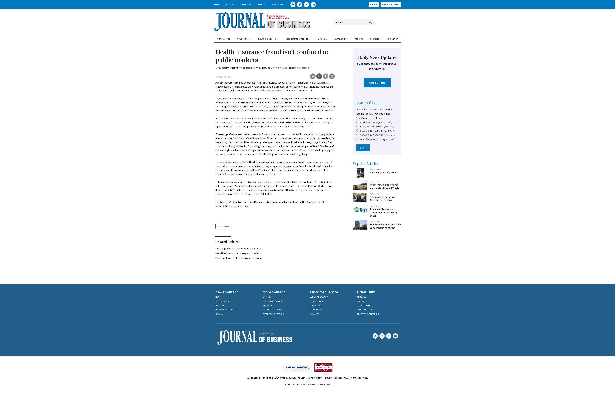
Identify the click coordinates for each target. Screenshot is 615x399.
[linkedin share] (313, 76)
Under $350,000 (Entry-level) (376, 122)
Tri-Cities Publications (368, 314)
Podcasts (358, 39)
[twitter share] (319, 76)
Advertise (261, 4)
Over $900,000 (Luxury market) (377, 139)
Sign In (373, 4)
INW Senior (392, 39)
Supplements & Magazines (298, 39)
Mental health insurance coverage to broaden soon (239, 253)
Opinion (219, 314)
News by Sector (244, 39)
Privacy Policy (364, 309)
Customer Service (324, 292)
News (217, 297)
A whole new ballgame (383, 172)
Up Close (219, 305)
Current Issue (223, 39)
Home (216, 4)
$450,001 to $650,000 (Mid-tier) (377, 130)
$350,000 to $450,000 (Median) (377, 126)
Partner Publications (273, 314)
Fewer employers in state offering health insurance (239, 258)
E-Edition (322, 39)
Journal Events (340, 39)
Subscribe (245, 4)
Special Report (223, 301)
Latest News (223, 226)
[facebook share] (325, 76)
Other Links (366, 292)
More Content (274, 292)
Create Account (391, 4)
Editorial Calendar (319, 297)
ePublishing (325, 384)
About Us (230, 4)
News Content (226, 292)
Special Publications (273, 309)
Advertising (315, 305)
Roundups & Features (268, 39)
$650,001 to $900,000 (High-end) (378, 135)
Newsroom (277, 4)
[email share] (332, 76)
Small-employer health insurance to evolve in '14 (238, 248)
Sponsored (375, 39)
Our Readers (316, 301)
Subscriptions (317, 309)
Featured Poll (367, 103)
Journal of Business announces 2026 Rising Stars (383, 212)
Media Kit (314, 314)
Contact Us (362, 301)
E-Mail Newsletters (272, 301)
